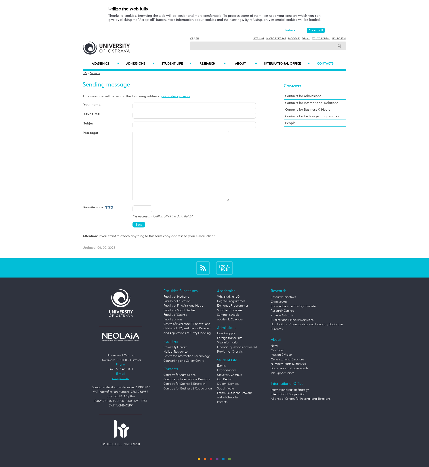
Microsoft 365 (276, 38)
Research (212, 63)
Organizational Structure (287, 359)
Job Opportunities (282, 373)
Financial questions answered (237, 347)
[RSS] (203, 268)
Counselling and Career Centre (184, 360)
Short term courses (229, 310)
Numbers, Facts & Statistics (288, 364)
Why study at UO (228, 296)
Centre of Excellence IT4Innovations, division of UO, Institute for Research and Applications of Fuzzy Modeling (187, 328)
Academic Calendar (230, 319)
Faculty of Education (177, 301)
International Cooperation (288, 394)
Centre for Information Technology (187, 356)
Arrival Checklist (227, 397)
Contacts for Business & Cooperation (188, 388)
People (290, 123)
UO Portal (339, 38)
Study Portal (321, 38)
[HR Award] (121, 432)
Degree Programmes (231, 301)
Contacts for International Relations (311, 103)
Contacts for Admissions (303, 96)
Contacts (325, 63)
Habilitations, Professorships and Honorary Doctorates (307, 324)
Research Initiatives (283, 297)
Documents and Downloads (289, 368)
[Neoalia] (121, 336)
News (274, 345)
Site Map (258, 38)
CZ (191, 38)
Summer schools (228, 314)
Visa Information (228, 342)
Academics (105, 63)
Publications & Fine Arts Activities (292, 320)
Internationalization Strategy (290, 389)
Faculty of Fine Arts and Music (183, 305)
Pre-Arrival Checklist (230, 351)
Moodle (294, 38)
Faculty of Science (175, 314)
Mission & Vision (281, 354)
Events (221, 365)
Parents (222, 402)
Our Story (277, 350)
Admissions (140, 63)
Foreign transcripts (229, 338)
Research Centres (282, 310)
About (246, 63)
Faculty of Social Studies (179, 310)
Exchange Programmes (232, 305)
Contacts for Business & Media (307, 109)
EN (197, 38)
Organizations (226, 370)
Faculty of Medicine (176, 296)
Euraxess (277, 329)
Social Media (225, 388)
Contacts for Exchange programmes (312, 116)
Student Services (228, 383)
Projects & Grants (282, 315)
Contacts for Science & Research (185, 383)
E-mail (306, 38)
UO (85, 73)
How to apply (226, 333)
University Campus (229, 375)
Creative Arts (279, 301)
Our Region (225, 379)
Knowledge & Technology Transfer (294, 306)
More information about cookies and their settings (205, 19)
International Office (287, 63)
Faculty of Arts (173, 319)
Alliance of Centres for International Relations (300, 398)
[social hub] (224, 268)
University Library (175, 347)
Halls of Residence (175, 351)
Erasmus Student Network (234, 393)
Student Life (176, 63)
